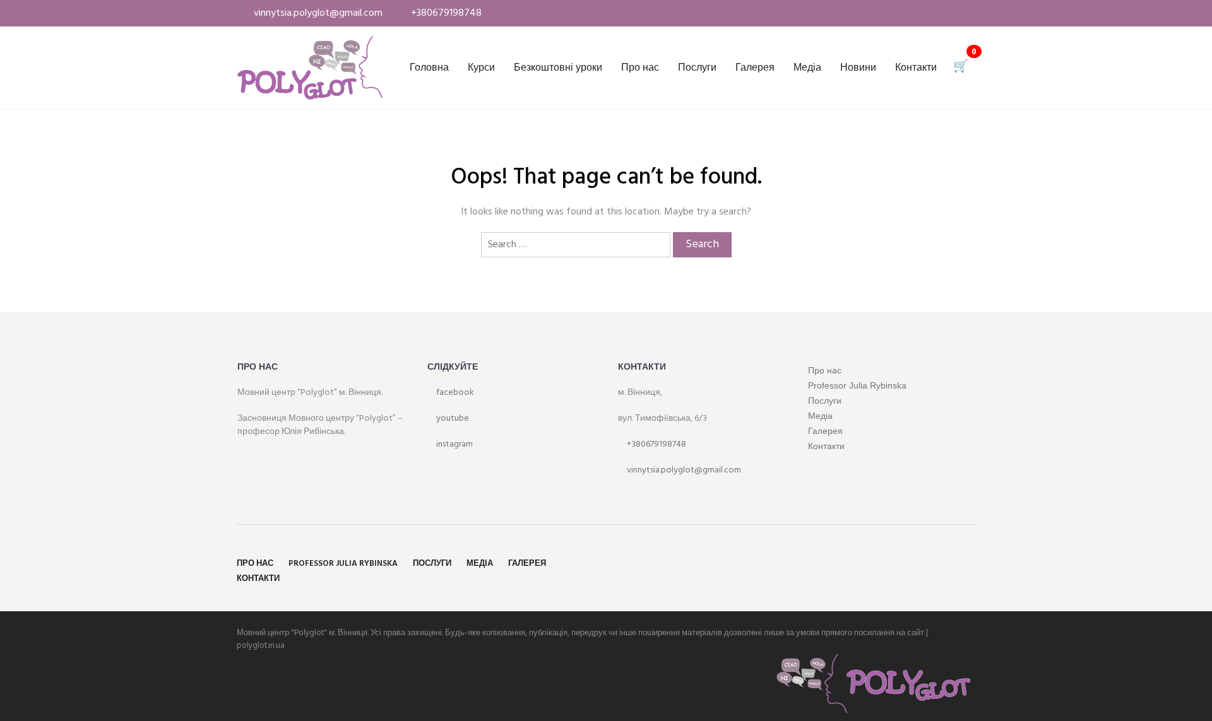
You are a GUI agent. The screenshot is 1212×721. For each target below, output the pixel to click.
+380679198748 (655, 444)
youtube (451, 418)
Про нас (640, 68)
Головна (429, 68)
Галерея (755, 68)
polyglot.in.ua (261, 645)
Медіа (807, 68)
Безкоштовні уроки (558, 68)
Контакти (916, 68)
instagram (453, 444)
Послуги (697, 68)
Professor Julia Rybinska (857, 385)
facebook (454, 392)
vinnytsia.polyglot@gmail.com (683, 470)
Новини (858, 68)
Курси (481, 68)
